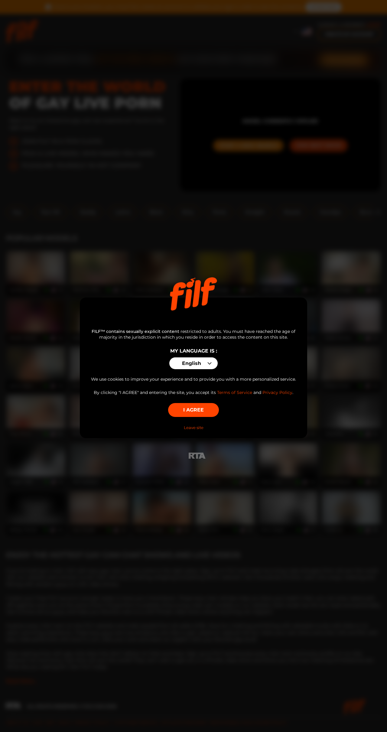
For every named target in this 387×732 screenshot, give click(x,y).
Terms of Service (234, 392)
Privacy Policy (277, 392)
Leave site (193, 427)
